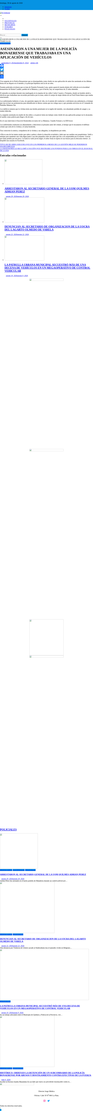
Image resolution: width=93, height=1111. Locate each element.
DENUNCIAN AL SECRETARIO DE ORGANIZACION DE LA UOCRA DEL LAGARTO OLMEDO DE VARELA (47, 228)
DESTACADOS (6, 870)
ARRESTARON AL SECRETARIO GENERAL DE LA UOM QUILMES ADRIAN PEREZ (43, 874)
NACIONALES (10, 21)
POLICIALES (10, 29)
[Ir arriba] (0, 1110)
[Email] (46, 73)
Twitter (7, 9)
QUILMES (9, 27)
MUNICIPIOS (10, 25)
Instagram (8, 7)
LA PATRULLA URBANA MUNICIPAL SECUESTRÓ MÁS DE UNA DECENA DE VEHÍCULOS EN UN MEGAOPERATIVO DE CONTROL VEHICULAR (47, 267)
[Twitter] (46, 69)
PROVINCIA (10, 23)
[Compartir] (46, 76)
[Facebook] (46, 66)
